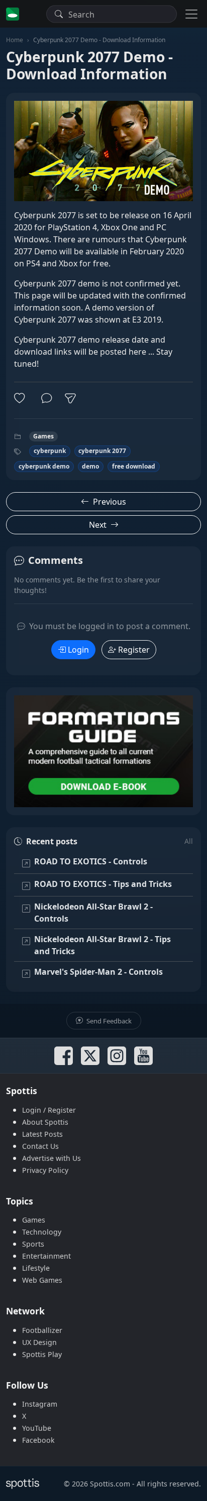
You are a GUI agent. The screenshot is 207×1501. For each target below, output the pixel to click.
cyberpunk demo (44, 466)
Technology (41, 1232)
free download (133, 466)
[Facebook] (63, 1055)
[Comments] (46, 398)
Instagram (39, 1404)
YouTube (36, 1428)
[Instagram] (117, 1055)
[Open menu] (191, 14)
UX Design (39, 1342)
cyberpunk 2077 (102, 450)
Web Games (42, 1280)
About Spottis (45, 1122)
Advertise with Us (51, 1158)
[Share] (70, 398)
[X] (90, 1055)
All (188, 841)
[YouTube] (143, 1055)
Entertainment (46, 1256)
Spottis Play (42, 1354)
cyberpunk (50, 450)
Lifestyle (36, 1268)
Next (98, 524)
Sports (33, 1244)
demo (90, 466)
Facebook (38, 1440)
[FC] (103, 751)
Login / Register (49, 1110)
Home (14, 40)
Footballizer (42, 1330)
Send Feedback (108, 1020)
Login (78, 649)
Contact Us (40, 1146)
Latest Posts (42, 1134)
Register (134, 649)
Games (43, 436)
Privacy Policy (45, 1170)
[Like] (21, 398)
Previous (109, 501)
